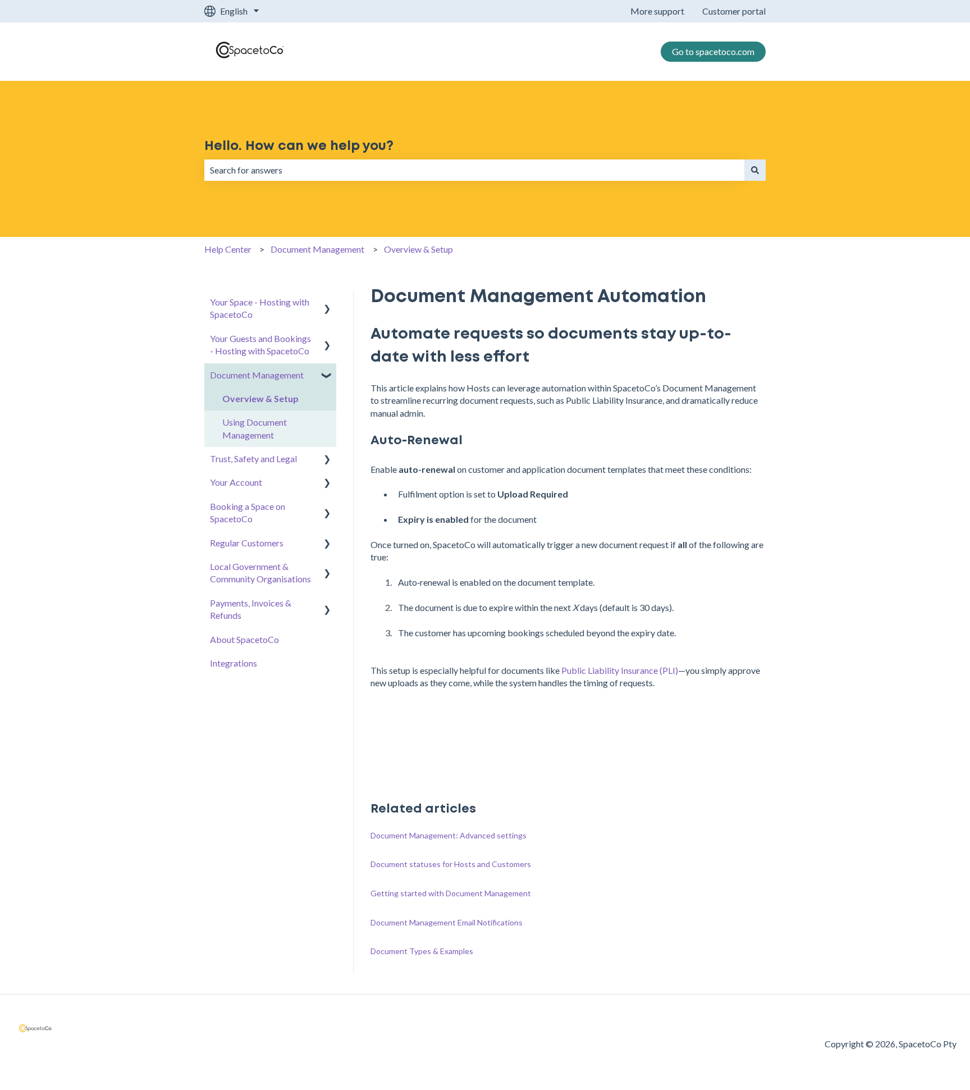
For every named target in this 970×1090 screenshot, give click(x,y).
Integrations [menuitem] (233, 663)
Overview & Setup (418, 249)
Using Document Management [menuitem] (254, 428)
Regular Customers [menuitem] (246, 542)
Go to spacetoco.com (713, 51)
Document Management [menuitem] (257, 375)
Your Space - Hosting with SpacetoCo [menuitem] (259, 308)
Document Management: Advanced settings (448, 835)
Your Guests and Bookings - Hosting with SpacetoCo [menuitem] (260, 344)
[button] (327, 302)
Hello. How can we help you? (299, 146)
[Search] (755, 170)
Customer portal (734, 11)
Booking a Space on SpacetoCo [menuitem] (247, 512)
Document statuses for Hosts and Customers (450, 864)
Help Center (227, 249)
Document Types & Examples (421, 951)
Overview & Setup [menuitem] (260, 398)
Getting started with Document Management (450, 893)
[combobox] (474, 170)
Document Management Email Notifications (446, 922)
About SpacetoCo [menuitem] (244, 639)
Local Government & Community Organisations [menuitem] (260, 572)
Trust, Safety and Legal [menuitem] (253, 458)
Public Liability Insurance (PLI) (619, 670)
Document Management (317, 249)
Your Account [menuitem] (236, 482)
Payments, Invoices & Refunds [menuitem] (250, 609)
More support (657, 11)
